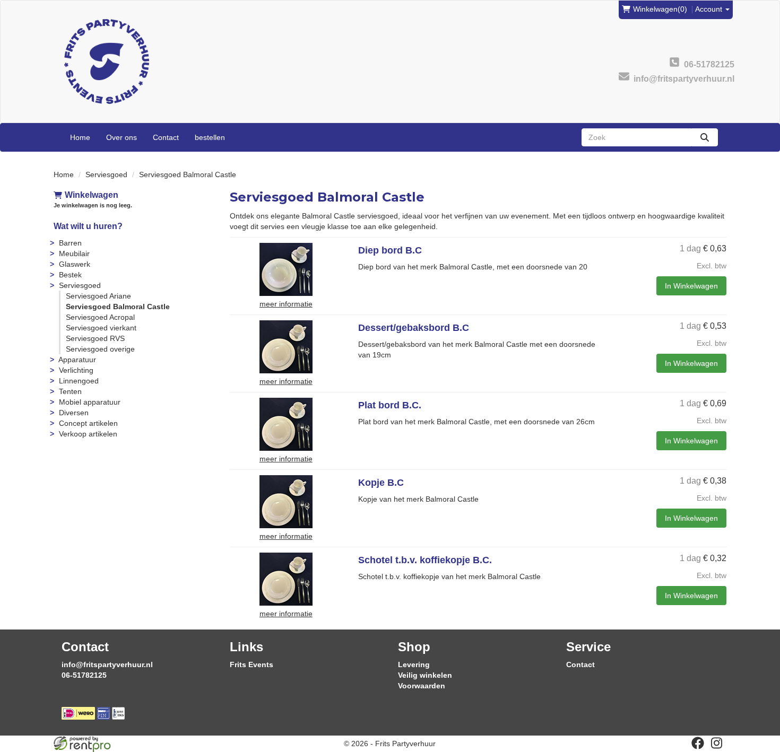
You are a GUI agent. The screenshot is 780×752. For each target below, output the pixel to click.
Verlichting (76, 370)
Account (709, 9)
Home (80, 137)
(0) (660, 9)
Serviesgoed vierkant (101, 327)
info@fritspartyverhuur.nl (107, 664)
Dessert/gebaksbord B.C (413, 327)
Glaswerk (74, 264)
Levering (414, 664)
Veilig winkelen (425, 675)
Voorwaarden (421, 685)
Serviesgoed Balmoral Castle (118, 306)
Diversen (74, 412)
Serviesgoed (106, 174)
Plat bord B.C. (389, 405)
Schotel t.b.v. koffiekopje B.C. (425, 560)
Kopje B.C (381, 482)
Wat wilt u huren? (88, 226)
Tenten (70, 391)
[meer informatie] (286, 269)
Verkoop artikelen (88, 434)
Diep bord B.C (390, 250)
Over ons (121, 137)
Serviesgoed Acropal (100, 317)
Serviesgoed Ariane (98, 296)
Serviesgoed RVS (95, 338)
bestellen (210, 137)
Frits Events (251, 664)
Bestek (70, 274)
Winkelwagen (91, 194)
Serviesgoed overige (100, 349)
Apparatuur (77, 359)
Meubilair (74, 253)
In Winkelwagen (691, 286)
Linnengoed (79, 381)
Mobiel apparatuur (89, 402)
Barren (70, 243)
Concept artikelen (88, 423)
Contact (166, 137)
